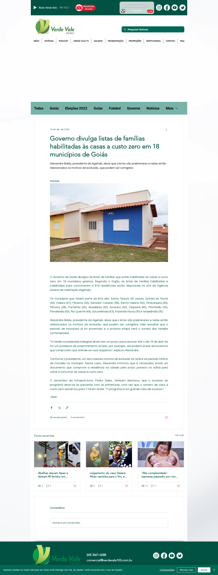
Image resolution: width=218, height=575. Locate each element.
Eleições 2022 (76, 108)
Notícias (153, 108)
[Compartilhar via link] (67, 407)
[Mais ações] (166, 129)
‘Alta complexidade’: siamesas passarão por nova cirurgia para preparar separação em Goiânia (159, 474)
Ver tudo (179, 435)
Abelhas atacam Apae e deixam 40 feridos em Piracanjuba (53, 474)
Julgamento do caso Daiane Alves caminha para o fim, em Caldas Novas (108, 474)
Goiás (54, 108)
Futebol (115, 108)
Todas (38, 108)
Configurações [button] (167, 570)
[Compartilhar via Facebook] (51, 407)
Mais (169, 108)
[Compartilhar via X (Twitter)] (59, 407)
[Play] (35, 7)
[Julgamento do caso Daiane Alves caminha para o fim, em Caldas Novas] (109, 454)
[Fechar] (214, 569)
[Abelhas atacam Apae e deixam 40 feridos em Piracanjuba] (57, 454)
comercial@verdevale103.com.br (109, 560)
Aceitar (204, 570)
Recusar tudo (186, 570)
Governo (133, 108)
